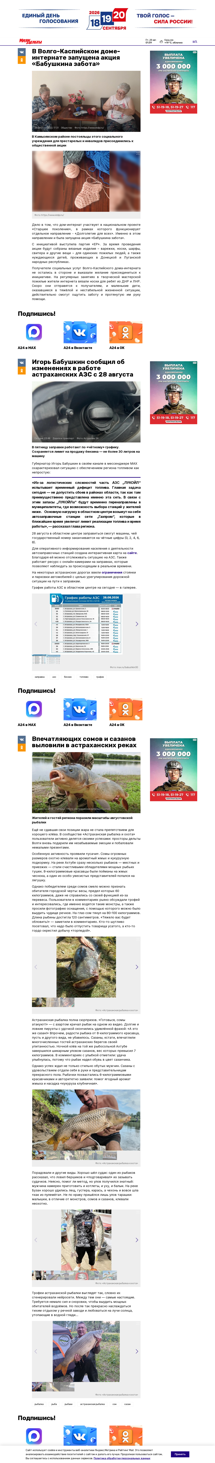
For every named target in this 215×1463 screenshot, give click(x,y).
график (100, 677)
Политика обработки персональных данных (122, 1458)
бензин (68, 677)
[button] (137, 624)
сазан (127, 1404)
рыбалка (39, 1404)
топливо (83, 677)
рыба (54, 1404)
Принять (180, 1454)
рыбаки (68, 1404)
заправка (40, 677)
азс (54, 677)
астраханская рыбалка (92, 1404)
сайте (132, 553)
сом (114, 1404)
